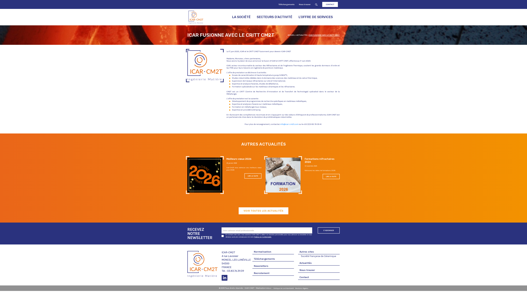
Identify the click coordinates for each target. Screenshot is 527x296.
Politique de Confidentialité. (263, 237)
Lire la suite (253, 176)
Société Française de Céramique (318, 256)
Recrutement (261, 273)
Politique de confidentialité (284, 288)
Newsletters (261, 265)
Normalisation (262, 251)
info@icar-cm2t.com (289, 124)
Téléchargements (286, 4)
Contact (330, 4)
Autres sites (306, 251)
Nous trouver (305, 4)
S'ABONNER (328, 230)
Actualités (301, 35)
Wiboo (268, 288)
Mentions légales (301, 288)
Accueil (291, 35)
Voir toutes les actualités (263, 210)
